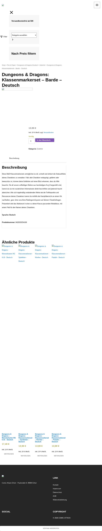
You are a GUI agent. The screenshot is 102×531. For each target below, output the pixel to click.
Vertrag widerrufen (51, 528)
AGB (54, 496)
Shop (3, 65)
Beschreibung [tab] (14, 158)
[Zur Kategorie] (12, 39)
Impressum (57, 489)
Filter (5, 37)
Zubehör (42, 65)
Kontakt (55, 485)
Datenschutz (57, 492)
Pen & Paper (11, 65)
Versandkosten (49, 132)
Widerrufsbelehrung (60, 500)
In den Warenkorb (44, 140)
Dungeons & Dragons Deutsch (27, 65)
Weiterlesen (9, 454)
